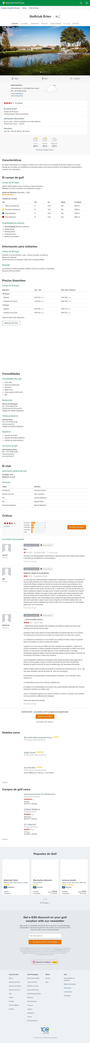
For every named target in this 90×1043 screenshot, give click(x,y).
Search (81, 3)
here (24, 953)
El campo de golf (10, 108)
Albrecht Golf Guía (14, 2)
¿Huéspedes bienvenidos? (14, 118)
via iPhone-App (53, 553)
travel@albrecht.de (59, 950)
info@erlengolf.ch (17, 93)
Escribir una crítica (77, 527)
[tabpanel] (45, 878)
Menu (87, 3)
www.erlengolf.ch (17, 96)
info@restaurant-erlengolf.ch (12, 408)
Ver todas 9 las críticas (44, 722)
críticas (7, 526)
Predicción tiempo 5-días (44, 150)
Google (34, 561)
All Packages (44, 903)
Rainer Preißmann (24, 186)
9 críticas (19, 103)
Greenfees (8, 128)
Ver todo (4, 782)
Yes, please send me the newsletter (45, 942)
